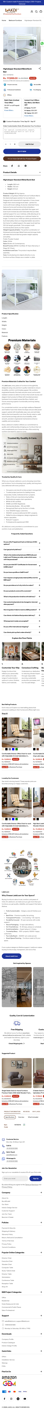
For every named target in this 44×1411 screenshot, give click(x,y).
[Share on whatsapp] (19, 166)
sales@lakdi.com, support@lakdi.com (17, 1321)
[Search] (36, 11)
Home (4, 20)
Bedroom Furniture (15, 20)
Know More (8, 110)
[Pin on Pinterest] (25, 166)
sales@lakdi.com (11, 1155)
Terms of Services (31, 1185)
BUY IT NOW (22, 151)
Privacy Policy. (7, 1187)
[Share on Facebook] (12, 166)
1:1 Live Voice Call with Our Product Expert (22, 159)
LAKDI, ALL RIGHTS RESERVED (18, 1407)
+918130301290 (10, 1325)
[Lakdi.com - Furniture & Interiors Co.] (17, 987)
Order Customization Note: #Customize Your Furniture (22, 126)
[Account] (31, 11)
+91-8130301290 (12, 1148)
